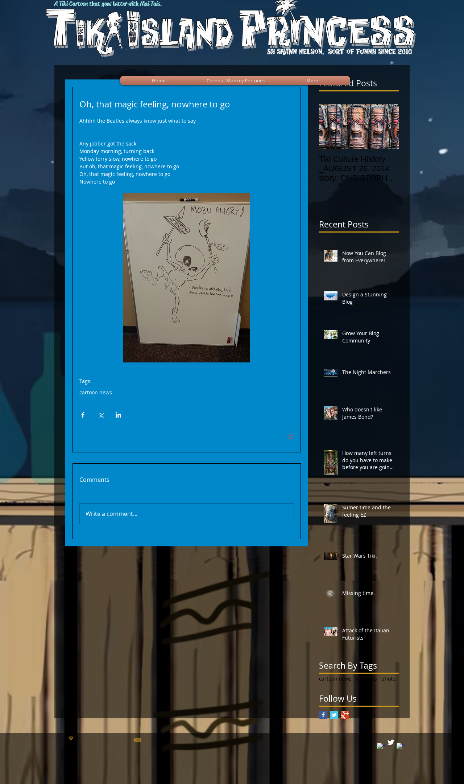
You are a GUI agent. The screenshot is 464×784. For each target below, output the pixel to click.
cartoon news (95, 392)
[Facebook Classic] (323, 715)
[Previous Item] (330, 126)
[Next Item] (387, 126)
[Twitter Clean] (391, 742)
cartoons (366, 678)
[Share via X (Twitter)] (100, 414)
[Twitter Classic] (334, 715)
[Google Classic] (345, 715)
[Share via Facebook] (82, 414)
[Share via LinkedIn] (118, 414)
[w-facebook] (381, 747)
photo (388, 678)
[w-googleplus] (401, 747)
